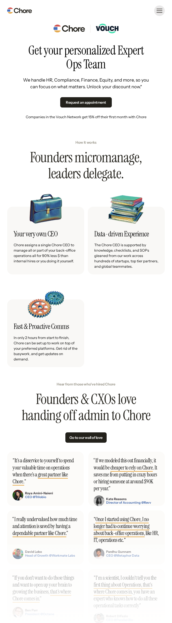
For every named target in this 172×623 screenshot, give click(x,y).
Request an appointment (86, 102)
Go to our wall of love (85, 437)
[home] (19, 10)
